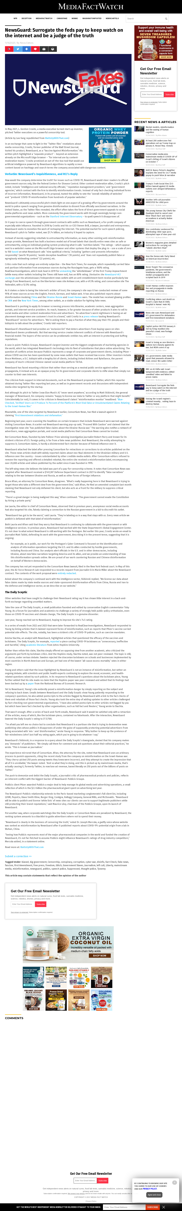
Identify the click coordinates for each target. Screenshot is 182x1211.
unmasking (66, 271)
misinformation (21, 868)
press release (91, 316)
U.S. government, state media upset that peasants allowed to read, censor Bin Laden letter (160, 358)
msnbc (75, 18)
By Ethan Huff (160, 149)
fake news (123, 862)
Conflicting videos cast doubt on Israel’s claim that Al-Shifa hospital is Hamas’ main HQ (160, 302)
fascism (9, 865)
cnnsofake (62, 18)
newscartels (112, 18)
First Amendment (23, 865)
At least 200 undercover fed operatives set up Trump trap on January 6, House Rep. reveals (161, 143)
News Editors (26, 43)
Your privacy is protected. (19, 912)
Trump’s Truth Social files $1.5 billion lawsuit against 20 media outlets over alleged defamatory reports (160, 188)
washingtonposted (91, 18)
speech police (58, 868)
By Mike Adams (161, 135)
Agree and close (154, 1195)
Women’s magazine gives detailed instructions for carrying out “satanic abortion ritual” (161, 245)
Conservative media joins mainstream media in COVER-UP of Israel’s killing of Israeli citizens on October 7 (161, 158)
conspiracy (66, 862)
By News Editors (161, 224)
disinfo (100, 862)
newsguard (36, 868)
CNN (10, 300)
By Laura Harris (161, 194)
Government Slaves (73, 865)
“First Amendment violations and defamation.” (38, 415)
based (15, 251)
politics (46, 868)
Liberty (109, 865)
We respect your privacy (76, 1193)
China (34, 297)
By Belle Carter (161, 178)
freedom (50, 865)
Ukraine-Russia (54, 297)
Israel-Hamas (75, 297)
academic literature (36, 645)
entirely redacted (67, 573)
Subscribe (152, 1207)
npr (15, 18)
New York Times (30, 300)
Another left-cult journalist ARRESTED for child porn (158, 201)
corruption (78, 862)
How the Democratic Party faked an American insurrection (160, 257)
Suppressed (73, 868)
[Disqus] (68, 1057)
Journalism (90, 865)
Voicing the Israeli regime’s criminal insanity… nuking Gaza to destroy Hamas (161, 401)
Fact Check (111, 862)
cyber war (91, 862)
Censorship (54, 862)
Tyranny (101, 868)
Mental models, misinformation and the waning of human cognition (160, 130)
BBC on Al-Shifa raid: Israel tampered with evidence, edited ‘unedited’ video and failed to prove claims (160, 373)
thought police (88, 868)
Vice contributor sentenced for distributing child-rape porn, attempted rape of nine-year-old (161, 232)
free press (38, 865)
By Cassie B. (160, 321)
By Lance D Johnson (162, 281)
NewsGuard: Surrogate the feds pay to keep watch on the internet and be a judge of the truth (161, 388)
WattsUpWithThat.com (56, 138)
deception (26, 18)
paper (31, 683)
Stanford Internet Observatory (66, 216)
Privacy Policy (91, 1201)
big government (38, 862)
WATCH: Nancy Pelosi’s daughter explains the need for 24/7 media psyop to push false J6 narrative (161, 173)
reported (55, 641)
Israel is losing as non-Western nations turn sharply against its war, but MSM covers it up (160, 345)
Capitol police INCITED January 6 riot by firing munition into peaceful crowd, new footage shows (160, 330)
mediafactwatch (44, 18)
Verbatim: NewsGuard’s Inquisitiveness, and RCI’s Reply (41, 174)
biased (25, 862)
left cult (101, 865)
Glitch (59, 865)
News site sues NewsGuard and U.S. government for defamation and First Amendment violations (160, 315)
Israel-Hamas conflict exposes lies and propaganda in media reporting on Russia (159, 288)
